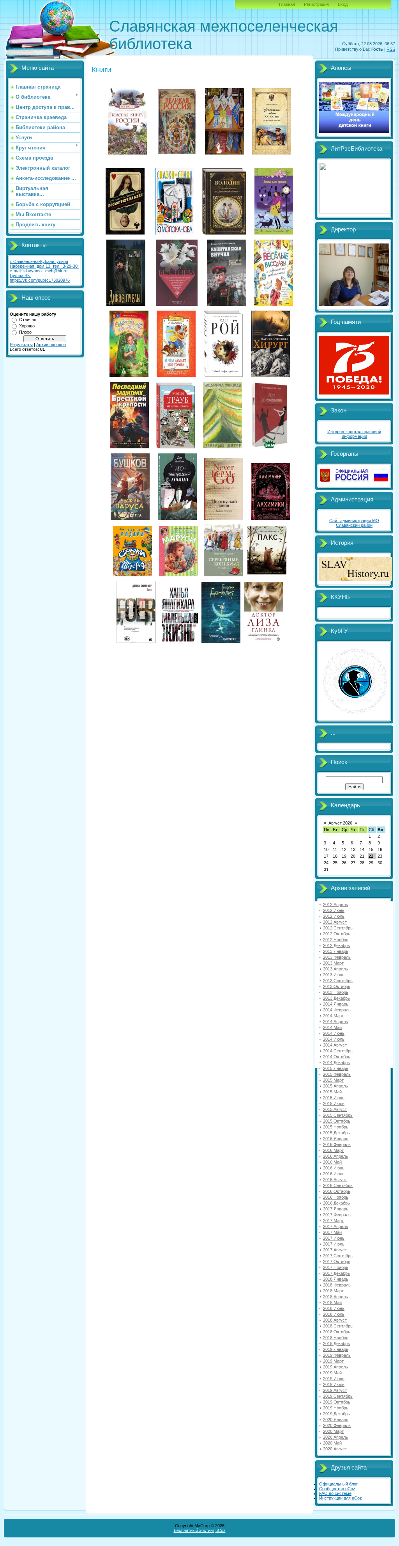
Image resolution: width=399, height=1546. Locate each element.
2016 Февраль (337, 1144)
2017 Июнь (333, 1238)
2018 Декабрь (336, 1343)
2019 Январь (335, 1349)
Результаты (21, 344)
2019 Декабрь (336, 1413)
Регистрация (316, 4)
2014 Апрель (335, 1021)
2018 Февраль (337, 1285)
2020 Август (335, 1448)
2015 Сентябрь (338, 1115)
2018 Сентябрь (338, 1326)
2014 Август (335, 1045)
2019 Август (335, 1390)
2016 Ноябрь (335, 1197)
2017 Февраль (337, 1214)
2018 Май (332, 1302)
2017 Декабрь (336, 1273)
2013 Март (333, 963)
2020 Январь (335, 1419)
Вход (343, 4)
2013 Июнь (333, 974)
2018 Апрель (335, 1296)
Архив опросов (51, 344)
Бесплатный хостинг (194, 1530)
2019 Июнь (333, 1378)
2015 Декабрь (336, 1132)
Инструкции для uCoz (340, 1498)
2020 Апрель (335, 1437)
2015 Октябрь (336, 1121)
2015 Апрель (335, 1086)
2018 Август (335, 1320)
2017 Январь (335, 1209)
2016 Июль (333, 1173)
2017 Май (332, 1232)
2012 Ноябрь (335, 939)
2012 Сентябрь (338, 928)
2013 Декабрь (336, 998)
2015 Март (333, 1080)
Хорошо (27, 325)
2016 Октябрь (336, 1191)
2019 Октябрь (336, 1402)
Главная (287, 4)
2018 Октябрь (336, 1331)
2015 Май (332, 1091)
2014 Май (332, 1027)
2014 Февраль (337, 1010)
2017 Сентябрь (338, 1255)
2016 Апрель (335, 1156)
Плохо (25, 332)
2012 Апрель (335, 904)
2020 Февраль (337, 1425)
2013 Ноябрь (335, 992)
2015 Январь (335, 1068)
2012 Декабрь (336, 945)
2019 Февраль (337, 1355)
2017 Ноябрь (335, 1267)
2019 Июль (333, 1384)
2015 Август (335, 1109)
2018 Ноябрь (335, 1337)
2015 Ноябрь (335, 1127)
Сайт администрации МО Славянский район (354, 523)
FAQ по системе (335, 1493)
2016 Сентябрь (338, 1185)
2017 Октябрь (336, 1261)
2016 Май (332, 1162)
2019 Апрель (335, 1367)
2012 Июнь (333, 910)
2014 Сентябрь (338, 1050)
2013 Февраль (337, 957)
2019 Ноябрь (335, 1408)
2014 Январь (335, 1004)
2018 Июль (333, 1314)
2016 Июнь (333, 1168)
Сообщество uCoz (337, 1488)
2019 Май (332, 1372)
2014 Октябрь (336, 1056)
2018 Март (333, 1290)
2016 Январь (335, 1138)
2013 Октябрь (336, 986)
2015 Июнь (333, 1097)
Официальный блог (338, 1484)
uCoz (220, 1530)
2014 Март (333, 1015)
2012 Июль (333, 916)
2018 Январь (335, 1279)
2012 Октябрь (336, 933)
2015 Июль (333, 1103)
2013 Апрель (335, 969)
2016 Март (333, 1150)
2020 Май (332, 1443)
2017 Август (335, 1249)
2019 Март (333, 1361)
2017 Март (333, 1220)
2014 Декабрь (336, 1062)
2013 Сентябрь (338, 980)
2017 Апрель (335, 1226)
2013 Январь (335, 951)
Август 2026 (340, 823)
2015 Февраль (337, 1074)
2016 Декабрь (336, 1203)
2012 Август (335, 922)
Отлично (27, 319)
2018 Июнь (333, 1308)
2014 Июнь (333, 1033)
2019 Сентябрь (338, 1396)
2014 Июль (333, 1039)
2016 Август (335, 1179)
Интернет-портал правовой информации (354, 434)
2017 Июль (333, 1244)
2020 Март (333, 1431)
